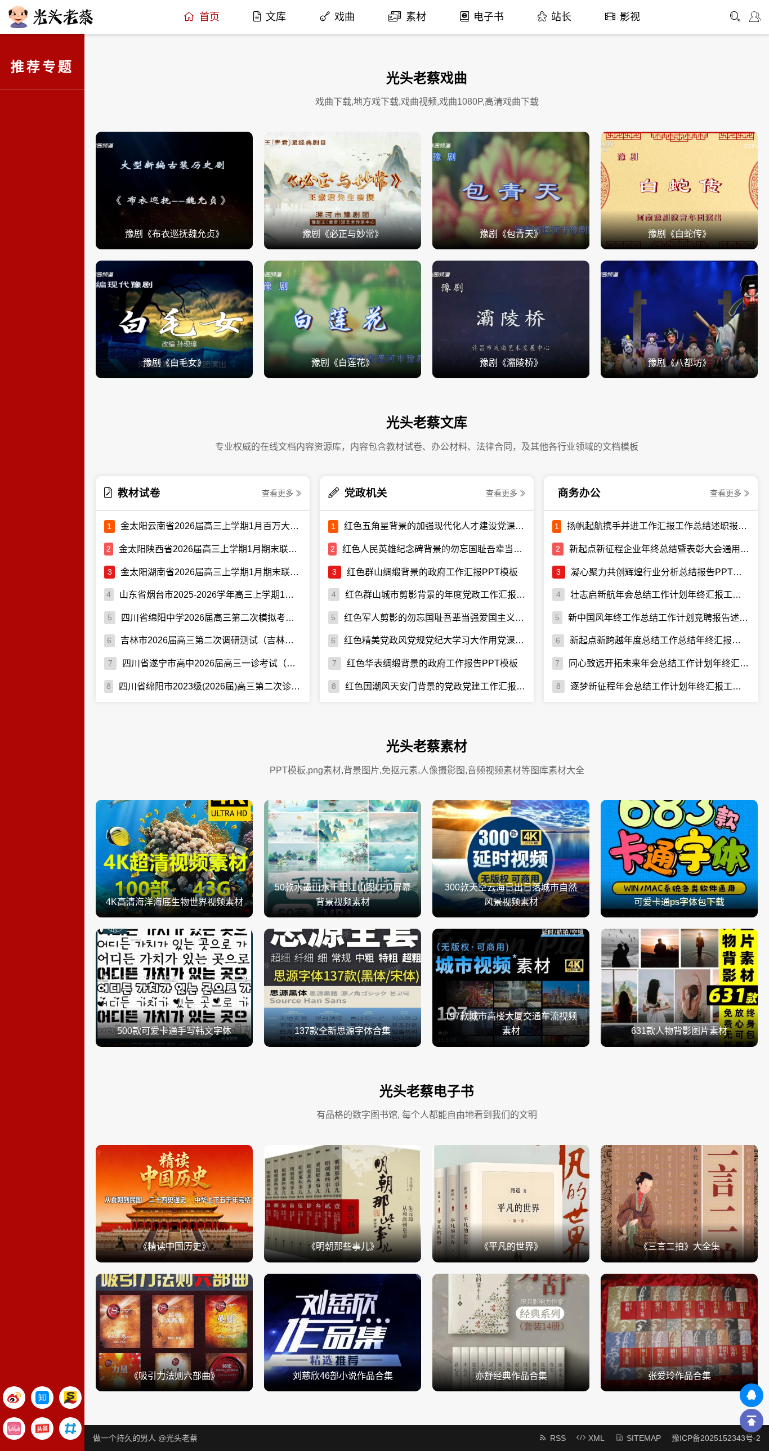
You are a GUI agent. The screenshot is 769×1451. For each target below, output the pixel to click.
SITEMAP (644, 1438)
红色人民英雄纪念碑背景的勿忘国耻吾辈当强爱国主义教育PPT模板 (433, 549)
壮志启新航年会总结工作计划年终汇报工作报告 (659, 594)
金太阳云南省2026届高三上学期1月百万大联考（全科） (211, 526)
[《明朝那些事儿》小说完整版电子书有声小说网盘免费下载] (342, 1202)
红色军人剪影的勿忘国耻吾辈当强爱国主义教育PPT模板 (434, 618)
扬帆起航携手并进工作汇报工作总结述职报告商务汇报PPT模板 (658, 526)
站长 (561, 17)
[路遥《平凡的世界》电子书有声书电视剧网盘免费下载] (510, 1202)
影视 (630, 17)
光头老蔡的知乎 (42, 1397)
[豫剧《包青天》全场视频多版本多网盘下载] (510, 190)
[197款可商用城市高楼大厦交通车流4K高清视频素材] (510, 987)
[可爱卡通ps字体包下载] (679, 858)
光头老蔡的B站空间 (14, 1428)
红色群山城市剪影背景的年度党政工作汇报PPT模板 (435, 594)
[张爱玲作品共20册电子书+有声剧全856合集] (679, 1332)
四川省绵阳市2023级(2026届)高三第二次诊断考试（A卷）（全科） (210, 686)
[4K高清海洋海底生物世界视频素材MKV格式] (174, 858)
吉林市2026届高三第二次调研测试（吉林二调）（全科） (211, 640)
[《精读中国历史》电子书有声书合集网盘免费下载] (174, 1202)
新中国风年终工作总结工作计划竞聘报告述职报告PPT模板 (658, 618)
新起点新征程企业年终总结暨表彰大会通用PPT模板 (659, 549)
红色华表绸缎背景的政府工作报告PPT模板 (432, 663)
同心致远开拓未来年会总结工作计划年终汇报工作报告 (659, 663)
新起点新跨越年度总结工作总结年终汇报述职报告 (659, 640)
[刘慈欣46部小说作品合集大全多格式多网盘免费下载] (342, 1332)
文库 (276, 17)
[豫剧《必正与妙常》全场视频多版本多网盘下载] (342, 190)
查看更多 (277, 493)
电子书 (488, 17)
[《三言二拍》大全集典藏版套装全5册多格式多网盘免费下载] (679, 1202)
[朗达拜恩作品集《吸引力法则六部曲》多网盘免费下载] (174, 1332)
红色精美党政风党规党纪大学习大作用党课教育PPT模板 (434, 640)
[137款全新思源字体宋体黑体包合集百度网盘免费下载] (342, 987)
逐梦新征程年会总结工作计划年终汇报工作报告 (659, 686)
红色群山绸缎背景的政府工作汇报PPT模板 (432, 572)
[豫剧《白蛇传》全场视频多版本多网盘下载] (679, 190)
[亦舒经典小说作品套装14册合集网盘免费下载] (510, 1332)
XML (596, 1438)
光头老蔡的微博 (14, 1397)
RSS (558, 1438)
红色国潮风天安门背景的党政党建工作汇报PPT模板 (435, 686)
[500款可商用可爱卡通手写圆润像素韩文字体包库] (174, 987)
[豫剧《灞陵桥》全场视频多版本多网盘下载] (510, 319)
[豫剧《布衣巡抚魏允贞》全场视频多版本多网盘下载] (174, 190)
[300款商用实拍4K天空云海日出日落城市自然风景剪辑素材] (510, 858)
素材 (416, 17)
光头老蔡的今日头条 (42, 1428)
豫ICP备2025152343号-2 (716, 1438)
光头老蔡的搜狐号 (70, 1397)
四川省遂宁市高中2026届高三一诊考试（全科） (212, 663)
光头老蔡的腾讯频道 (70, 1428)
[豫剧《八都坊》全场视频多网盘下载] (679, 319)
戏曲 (344, 17)
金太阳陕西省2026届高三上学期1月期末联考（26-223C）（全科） (210, 549)
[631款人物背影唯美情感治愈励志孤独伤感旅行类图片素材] (679, 987)
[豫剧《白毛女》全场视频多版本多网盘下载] (174, 319)
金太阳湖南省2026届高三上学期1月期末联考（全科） (210, 572)
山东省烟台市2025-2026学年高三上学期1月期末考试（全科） (210, 594)
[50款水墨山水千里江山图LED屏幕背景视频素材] (342, 858)
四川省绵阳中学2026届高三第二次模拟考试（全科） (211, 618)
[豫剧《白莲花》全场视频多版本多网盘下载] (342, 319)
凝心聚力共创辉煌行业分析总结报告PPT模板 (660, 572)
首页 (209, 17)
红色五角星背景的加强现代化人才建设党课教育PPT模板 (434, 526)
